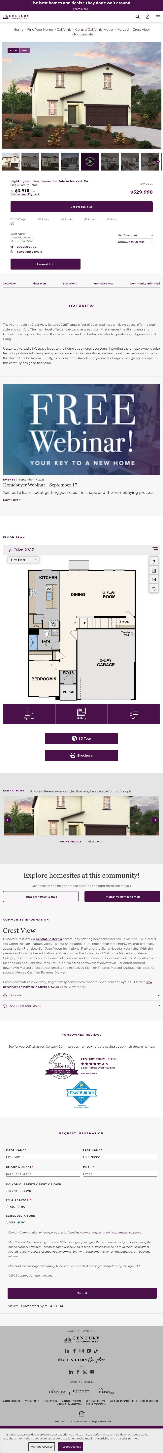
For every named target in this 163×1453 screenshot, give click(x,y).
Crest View (141, 29)
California (64, 29)
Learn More (10, 499)
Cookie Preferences (96, 1403)
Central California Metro (94, 29)
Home (18, 29)
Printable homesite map (40, 896)
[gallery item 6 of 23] (110, 162)
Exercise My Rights (71, 1400)
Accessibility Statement (69, 1403)
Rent (13, 1190)
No (23, 1206)
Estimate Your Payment (25, 194)
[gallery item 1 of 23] (10, 162)
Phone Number (19, 1167)
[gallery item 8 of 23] (150, 162)
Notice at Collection (149, 1400)
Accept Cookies (71, 1446)
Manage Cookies (42, 1446)
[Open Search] (138, 17)
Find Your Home (40, 29)
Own (27, 1190)
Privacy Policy (31, 1400)
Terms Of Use (50, 1400)
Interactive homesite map (122, 896)
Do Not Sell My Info (95, 1400)
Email (88, 1167)
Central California (49, 939)
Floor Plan (39, 283)
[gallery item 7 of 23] (130, 162)
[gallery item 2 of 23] (30, 162)
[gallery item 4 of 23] (70, 162)
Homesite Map (104, 283)
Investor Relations (11, 1400)
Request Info (45, 264)
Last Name (92, 1150)
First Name (15, 1150)
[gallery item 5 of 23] (90, 162)
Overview (9, 283)
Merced (123, 29)
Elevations (70, 283)
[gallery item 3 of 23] (50, 162)
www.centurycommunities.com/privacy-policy (110, 1232)
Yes (12, 1206)
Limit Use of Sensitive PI (122, 1400)
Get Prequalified (82, 206)
